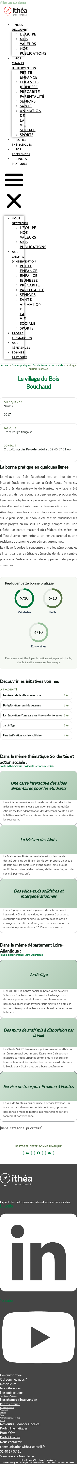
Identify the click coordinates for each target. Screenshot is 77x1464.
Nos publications (33, 51)
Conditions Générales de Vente (60, 1462)
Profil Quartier (10, 1437)
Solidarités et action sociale (48, 365)
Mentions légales (10, 1462)
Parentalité (4, 1410)
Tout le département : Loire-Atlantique (21, 955)
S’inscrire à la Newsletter (17, 1456)
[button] (14, 190)
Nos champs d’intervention (24, 257)
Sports (26, 135)
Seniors (3, 1412)
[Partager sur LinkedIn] (27, 1153)
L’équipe (28, 35)
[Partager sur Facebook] (38, 1153)
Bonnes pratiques (19, 355)
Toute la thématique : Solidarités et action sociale (27, 766)
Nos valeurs (28, 42)
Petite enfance (29, 75)
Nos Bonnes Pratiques (8, 1396)
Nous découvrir (20, 221)
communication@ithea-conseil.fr (22, 1446)
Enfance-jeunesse (29, 85)
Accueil (5, 365)
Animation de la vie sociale (10, 1418)
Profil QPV (7, 1432)
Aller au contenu (13, 2)
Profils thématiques (22, 336)
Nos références (21, 345)
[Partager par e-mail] (49, 1153)
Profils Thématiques (13, 1428)
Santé (2, 1415)
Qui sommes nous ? (13, 1379)
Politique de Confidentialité (32, 1462)
